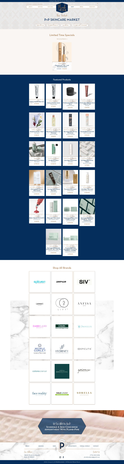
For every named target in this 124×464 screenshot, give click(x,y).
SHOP (72, 6)
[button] (31, 7)
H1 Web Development (59, 462)
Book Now (92, 6)
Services (40, 6)
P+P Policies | (69, 462)
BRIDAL (81, 6)
